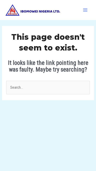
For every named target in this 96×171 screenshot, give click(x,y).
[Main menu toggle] (85, 9)
